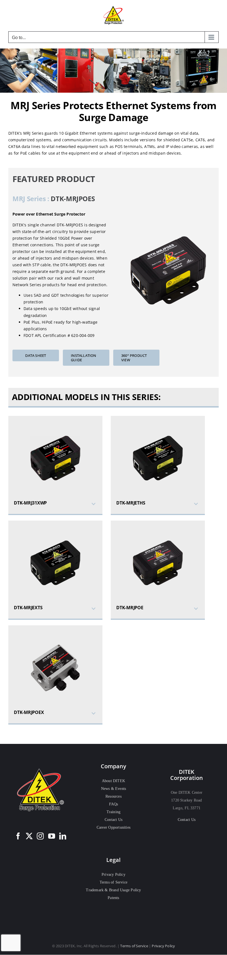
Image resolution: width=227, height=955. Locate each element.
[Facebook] (18, 836)
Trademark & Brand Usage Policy (113, 890)
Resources (113, 796)
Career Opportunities (113, 827)
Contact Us (113, 820)
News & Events (113, 789)
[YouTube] (51, 836)
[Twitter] (29, 836)
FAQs (113, 804)
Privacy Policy (113, 874)
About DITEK (113, 781)
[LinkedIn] (62, 836)
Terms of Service (113, 882)
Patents (113, 898)
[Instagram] (40, 836)
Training (114, 812)
